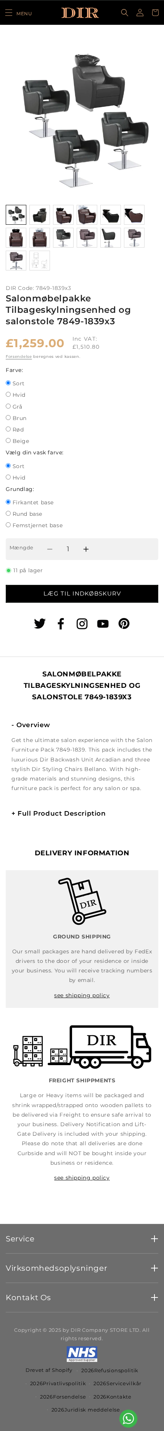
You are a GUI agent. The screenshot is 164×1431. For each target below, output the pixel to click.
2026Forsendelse (63, 1397)
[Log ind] (140, 12)
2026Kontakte (112, 1397)
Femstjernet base (38, 526)
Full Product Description (58, 813)
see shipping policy (81, 995)
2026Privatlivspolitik (58, 1383)
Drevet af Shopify (49, 1370)
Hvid (19, 395)
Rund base (27, 514)
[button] (18, 12)
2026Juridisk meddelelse (85, 1410)
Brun (20, 418)
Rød (18, 430)
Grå (18, 407)
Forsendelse (19, 356)
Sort (19, 384)
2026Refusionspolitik (109, 1370)
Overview (30, 725)
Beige (21, 441)
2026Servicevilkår (117, 1383)
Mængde (21, 547)
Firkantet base (33, 503)
